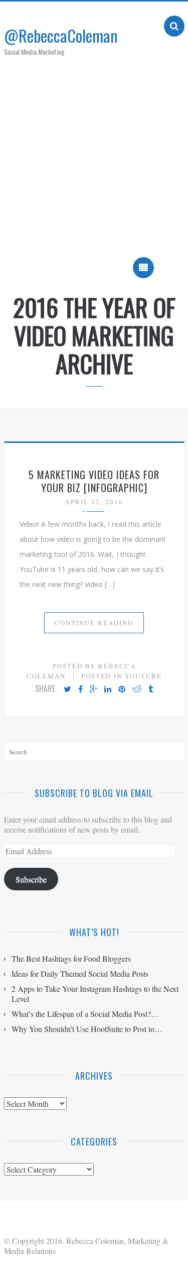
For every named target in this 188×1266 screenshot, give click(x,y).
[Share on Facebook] (80, 689)
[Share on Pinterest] (121, 689)
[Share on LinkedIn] (107, 689)
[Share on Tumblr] (150, 689)
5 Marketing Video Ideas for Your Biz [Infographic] (94, 481)
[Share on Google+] (93, 689)
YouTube (143, 675)
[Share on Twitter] (67, 689)
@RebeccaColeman (61, 35)
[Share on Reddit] (136, 689)
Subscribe (31, 879)
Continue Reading (94, 622)
